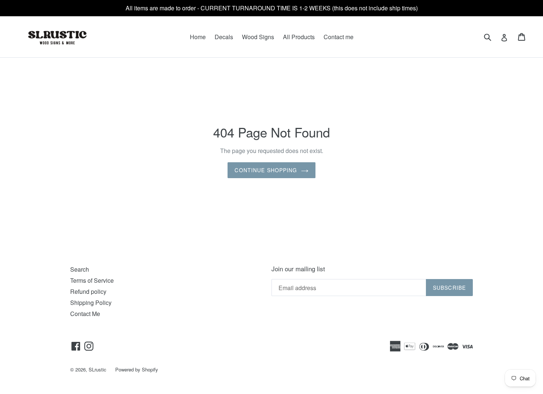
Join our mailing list (298, 268)
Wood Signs (258, 37)
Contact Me (85, 313)
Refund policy (88, 291)
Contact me (339, 37)
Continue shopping (266, 170)
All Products (299, 37)
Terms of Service (92, 280)
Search (79, 269)
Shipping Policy (91, 302)
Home (198, 37)
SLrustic (97, 369)
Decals (224, 37)
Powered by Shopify (136, 369)
